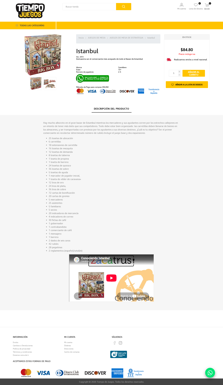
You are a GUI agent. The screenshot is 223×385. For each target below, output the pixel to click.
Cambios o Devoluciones (23, 345)
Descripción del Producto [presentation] (111, 108)
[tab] (112, 109)
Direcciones (68, 349)
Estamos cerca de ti (21, 355)
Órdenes (67, 345)
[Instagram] (120, 342)
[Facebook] (114, 342)
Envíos (15, 342)
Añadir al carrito (193, 73)
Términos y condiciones (22, 352)
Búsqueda (123, 6)
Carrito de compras (71, 352)
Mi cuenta (181, 8)
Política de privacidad (21, 349)
